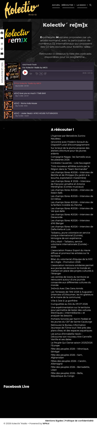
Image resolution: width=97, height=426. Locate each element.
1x (41, 74)
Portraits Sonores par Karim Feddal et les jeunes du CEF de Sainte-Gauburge (71, 320)
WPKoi (46, 423)
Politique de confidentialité (78, 420)
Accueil (56, 5)
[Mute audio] (32, 73)
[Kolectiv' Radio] (22, 9)
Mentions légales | (54, 420)
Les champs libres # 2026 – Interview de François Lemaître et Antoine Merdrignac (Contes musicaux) (70, 184)
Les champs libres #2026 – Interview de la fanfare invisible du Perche (72, 203)
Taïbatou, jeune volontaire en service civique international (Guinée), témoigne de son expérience (70, 235)
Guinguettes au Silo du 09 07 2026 (69, 304)
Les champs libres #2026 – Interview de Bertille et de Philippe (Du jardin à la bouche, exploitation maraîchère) (72, 175)
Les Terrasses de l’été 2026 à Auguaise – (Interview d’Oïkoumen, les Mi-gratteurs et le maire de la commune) (72, 295)
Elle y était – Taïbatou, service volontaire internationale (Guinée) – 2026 (69, 244)
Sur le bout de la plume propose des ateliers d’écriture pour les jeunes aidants (70, 151)
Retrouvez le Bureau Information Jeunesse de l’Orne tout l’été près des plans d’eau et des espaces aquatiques (71, 328)
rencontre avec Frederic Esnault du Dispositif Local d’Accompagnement (70, 143)
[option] (48, 85)
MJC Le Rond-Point (2, 73)
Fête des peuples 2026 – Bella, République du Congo (67, 374)
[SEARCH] (90, 5)
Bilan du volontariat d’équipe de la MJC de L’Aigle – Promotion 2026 (72, 260)
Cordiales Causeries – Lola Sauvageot (70, 163)
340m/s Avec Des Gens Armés (67, 288)
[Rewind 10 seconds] (36, 73)
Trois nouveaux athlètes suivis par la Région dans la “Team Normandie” (70, 167)
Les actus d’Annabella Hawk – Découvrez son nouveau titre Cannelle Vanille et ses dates (71, 337)
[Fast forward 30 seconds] (46, 73)
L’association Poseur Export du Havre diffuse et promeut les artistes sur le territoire (70, 253)
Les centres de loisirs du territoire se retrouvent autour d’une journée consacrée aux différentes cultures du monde (71, 281)
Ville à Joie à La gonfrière (64, 300)
